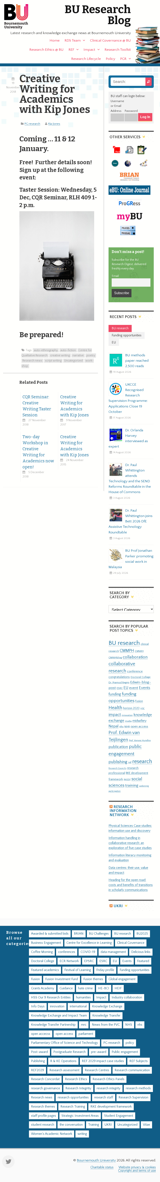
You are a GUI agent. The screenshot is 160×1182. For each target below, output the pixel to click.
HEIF (118, 988)
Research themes (43, 1106)
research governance (45, 1088)
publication (118, 746)
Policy (110, 59)
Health (115, 707)
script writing (53, 360)
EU (126, 688)
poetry (90, 355)
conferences (66, 952)
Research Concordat (45, 1079)
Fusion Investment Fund (61, 979)
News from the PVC (106, 1025)
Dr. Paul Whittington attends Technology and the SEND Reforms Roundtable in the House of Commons (130, 478)
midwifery (139, 721)
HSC (142, 708)
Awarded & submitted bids (50, 933)
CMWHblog (115, 657)
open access (139, 726)
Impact (89, 50)
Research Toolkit (118, 50)
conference (135, 671)
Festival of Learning (77, 970)
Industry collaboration (127, 997)
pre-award (98, 1052)
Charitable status (102, 1167)
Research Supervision (133, 1097)
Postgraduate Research (69, 1052)
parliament (86, 1034)
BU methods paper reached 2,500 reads (137, 360)
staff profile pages (43, 1116)
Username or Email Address (117, 106)
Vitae (146, 1124)
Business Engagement (46, 943)
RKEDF (127, 779)
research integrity (108, 1088)
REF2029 (37, 1070)
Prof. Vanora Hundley (140, 740)
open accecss (40, 1034)
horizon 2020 (131, 708)
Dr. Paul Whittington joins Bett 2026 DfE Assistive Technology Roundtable (130, 521)
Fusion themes (93, 979)
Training (93, 1124)
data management (113, 952)
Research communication (132, 1070)
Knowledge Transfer (106, 1015)
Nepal (114, 726)
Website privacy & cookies (137, 1167)
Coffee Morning (42, 952)
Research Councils (117, 768)
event (133, 688)
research (142, 762)
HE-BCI (103, 988)
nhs (121, 726)
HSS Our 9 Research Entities (51, 997)
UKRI (118, 906)
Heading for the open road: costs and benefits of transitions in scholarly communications (131, 885)
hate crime (85, 988)
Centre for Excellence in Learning (89, 943)
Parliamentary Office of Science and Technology (64, 1043)
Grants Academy (42, 988)
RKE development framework (111, 1106)
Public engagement (125, 1052)
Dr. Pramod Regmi (119, 682)
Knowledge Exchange (107, 1006)
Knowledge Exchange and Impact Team (59, 1015)
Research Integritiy (78, 1088)
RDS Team (73, 40)
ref (129, 762)
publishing (118, 762)
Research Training (72, 1106)
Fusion (139, 701)
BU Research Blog (98, 15)
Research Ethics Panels (108, 1079)
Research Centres (97, 1070)
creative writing (60, 355)
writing (82, 1134)
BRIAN (79, 933)
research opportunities (73, 1097)
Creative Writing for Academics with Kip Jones (74, 406)
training (131, 785)
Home (55, 40)
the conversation (71, 1124)
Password (131, 111)
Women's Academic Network (51, 1134)
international (78, 1006)
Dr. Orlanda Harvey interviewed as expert (128, 438)
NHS (128, 1025)
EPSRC (89, 961)
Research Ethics (76, 1079)
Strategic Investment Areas (80, 1116)
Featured (143, 961)
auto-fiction (68, 350)
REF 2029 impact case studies (103, 1061)
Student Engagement (118, 1116)
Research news (32, 360)
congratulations (119, 677)
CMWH (139, 651)
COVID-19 (88, 952)
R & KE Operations (63, 1061)
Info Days (38, 1006)
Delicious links (140, 952)
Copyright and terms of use (137, 1170)
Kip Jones (54, 124)
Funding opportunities (134, 970)
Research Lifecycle (86, 59)
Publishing (38, 1061)
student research (42, 1124)
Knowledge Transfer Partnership (53, 1025)
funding (115, 694)
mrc (83, 1025)
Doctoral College (140, 677)
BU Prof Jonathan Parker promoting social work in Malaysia (131, 559)
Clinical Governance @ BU (110, 40)
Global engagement (122, 979)
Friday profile (105, 970)
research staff (103, 1097)
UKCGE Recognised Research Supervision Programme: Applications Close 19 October (128, 398)
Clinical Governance (130, 943)
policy (130, 1043)
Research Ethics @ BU (46, 50)
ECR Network (69, 961)
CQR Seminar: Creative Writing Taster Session (36, 406)
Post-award (39, 1052)
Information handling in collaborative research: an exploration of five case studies (130, 843)
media (128, 721)
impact (115, 714)
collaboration (135, 657)
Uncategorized (73, 360)
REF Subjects (138, 1061)
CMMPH (127, 650)
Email (115, 276)
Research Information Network (123, 811)
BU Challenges (99, 933)
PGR (123, 59)
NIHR (127, 726)
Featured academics (45, 970)
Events (144, 688)
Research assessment (64, 1070)
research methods (138, 1088)
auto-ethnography (46, 350)
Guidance (66, 988)
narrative (78, 355)
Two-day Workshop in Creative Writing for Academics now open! (38, 451)
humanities (83, 997)
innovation (127, 715)
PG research (32, 124)
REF (71, 50)
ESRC (120, 688)
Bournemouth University (19, 16)
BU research (124, 643)
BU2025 (142, 933)
